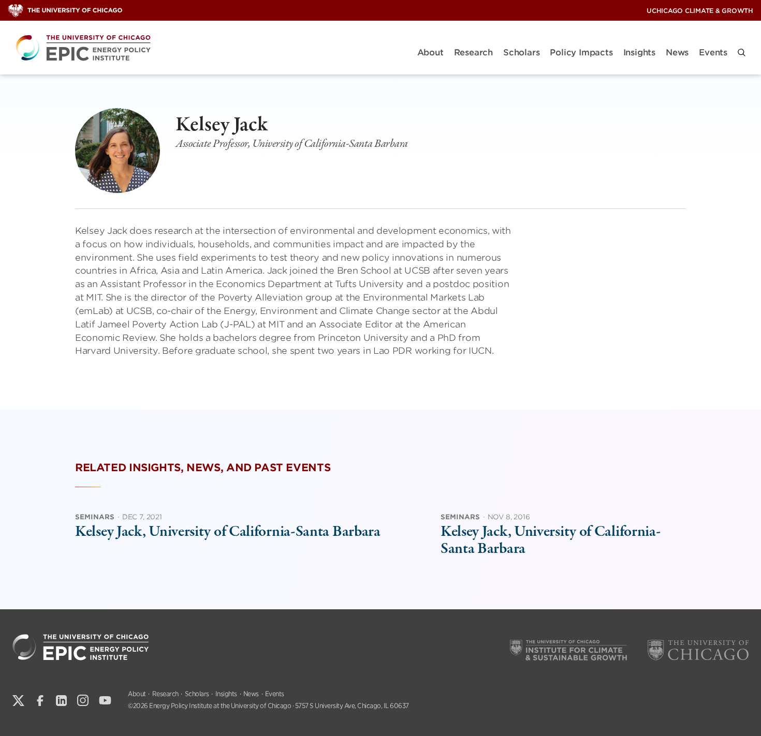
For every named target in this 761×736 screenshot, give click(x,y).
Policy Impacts (581, 52)
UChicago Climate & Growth (700, 10)
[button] (741, 52)
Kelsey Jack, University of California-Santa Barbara (227, 532)
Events (713, 52)
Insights (639, 52)
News (677, 52)
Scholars (521, 52)
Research (473, 52)
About (430, 52)
